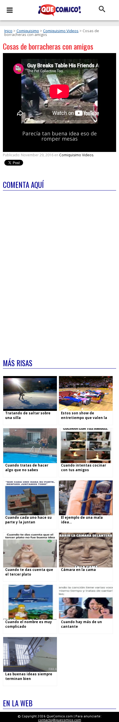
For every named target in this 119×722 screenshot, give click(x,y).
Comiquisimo (27, 30)
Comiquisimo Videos (61, 30)
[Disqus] (59, 270)
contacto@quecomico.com (59, 720)
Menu (9, 10)
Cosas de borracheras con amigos (48, 46)
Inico (8, 30)
